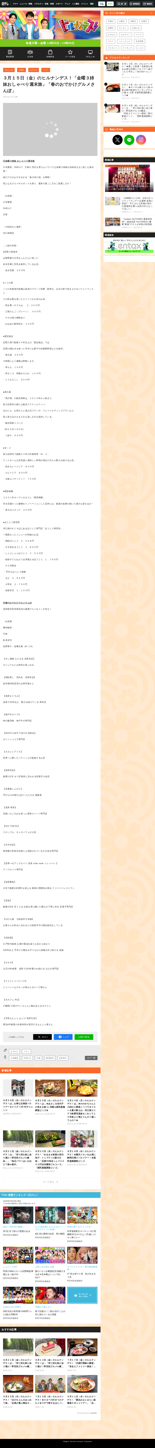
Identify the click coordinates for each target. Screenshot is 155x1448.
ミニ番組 (75, 4)
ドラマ (15, 4)
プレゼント (112, 48)
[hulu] (110, 4)
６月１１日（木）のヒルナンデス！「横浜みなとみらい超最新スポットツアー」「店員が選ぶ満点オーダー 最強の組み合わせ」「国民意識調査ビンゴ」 (81, 1400)
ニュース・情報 (26, 4)
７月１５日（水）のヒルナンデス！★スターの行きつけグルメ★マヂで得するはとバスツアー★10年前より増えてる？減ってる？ (49, 1400)
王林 (38, 1058)
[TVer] (101, 4)
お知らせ (136, 28)
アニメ (67, 4)
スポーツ (59, 4)
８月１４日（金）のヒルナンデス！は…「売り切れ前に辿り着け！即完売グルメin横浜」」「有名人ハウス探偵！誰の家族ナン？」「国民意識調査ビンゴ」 (49, 1363)
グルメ (46, 70)
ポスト (45, 1037)
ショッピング (124, 41)
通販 (92, 4)
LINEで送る (83, 1037)
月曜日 (111, 21)
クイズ (139, 35)
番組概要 (10, 57)
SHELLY (27, 1058)
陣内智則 (49, 1058)
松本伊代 (63, 1058)
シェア (66, 1037)
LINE (129, 140)
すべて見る (49, 1182)
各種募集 (50, 57)
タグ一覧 (91, 1058)
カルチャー (125, 35)
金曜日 (21, 70)
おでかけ (33, 70)
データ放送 (70, 57)
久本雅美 (14, 1058)
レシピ (140, 48)
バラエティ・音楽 (41, 4)
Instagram (141, 140)
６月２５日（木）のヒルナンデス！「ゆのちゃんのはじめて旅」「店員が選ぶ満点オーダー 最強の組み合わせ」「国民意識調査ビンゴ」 (17, 1400)
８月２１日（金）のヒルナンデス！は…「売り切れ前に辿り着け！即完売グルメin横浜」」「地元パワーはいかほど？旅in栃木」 (17, 1363)
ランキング (127, 48)
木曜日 (144, 21)
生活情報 (139, 41)
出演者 (30, 57)
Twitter (117, 140)
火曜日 (122, 21)
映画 (52, 4)
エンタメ (123, 28)
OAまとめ (9, 70)
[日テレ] (5, 4)
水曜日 (133, 21)
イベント (84, 4)
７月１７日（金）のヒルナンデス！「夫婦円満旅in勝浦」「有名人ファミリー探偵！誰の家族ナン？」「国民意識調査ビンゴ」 (81, 1363)
